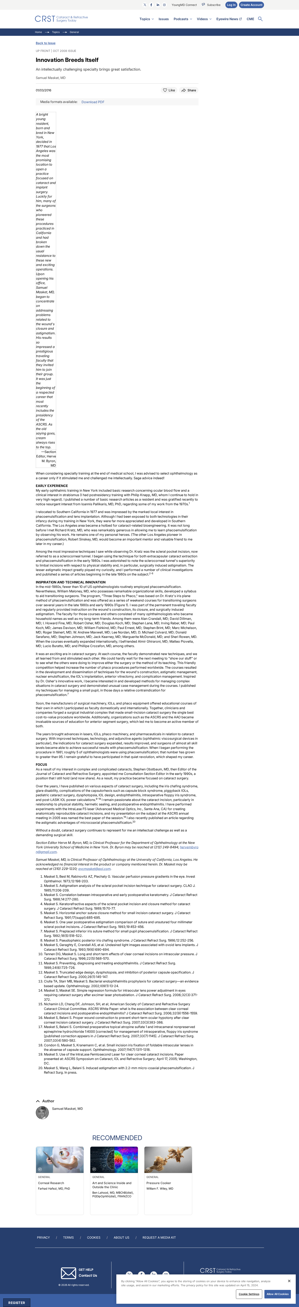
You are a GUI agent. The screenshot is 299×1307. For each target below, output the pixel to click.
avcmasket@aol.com (94, 869)
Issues (164, 19)
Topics (145, 19)
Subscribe (213, 5)
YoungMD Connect (184, 5)
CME (250, 19)
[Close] (289, 1280)
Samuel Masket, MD (67, 1109)
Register (16, 1303)
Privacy (43, 1237)
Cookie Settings (249, 1294)
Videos (202, 19)
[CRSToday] (61, 19)
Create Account (251, 5)
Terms (68, 1237)
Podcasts (181, 19)
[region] (206, 1289)
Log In (231, 5)
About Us (121, 1237)
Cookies (93, 1237)
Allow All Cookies (278, 1294)
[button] (45, 1101)
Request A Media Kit (159, 1237)
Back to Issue (46, 43)
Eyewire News (227, 19)
